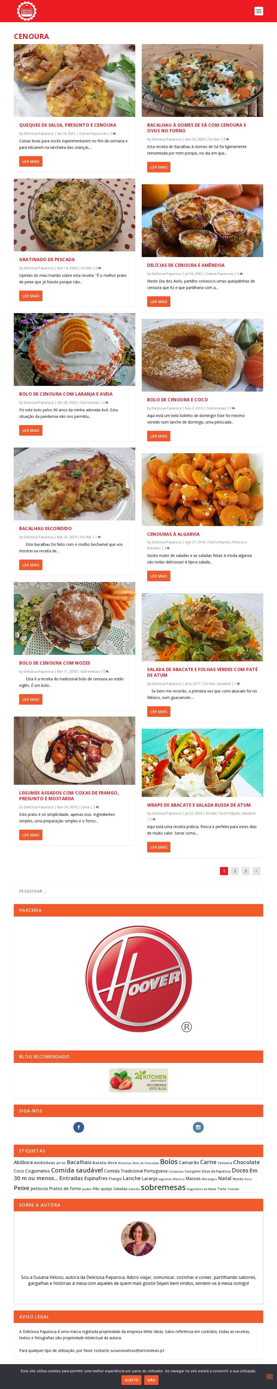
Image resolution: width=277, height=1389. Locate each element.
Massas (193, 1178)
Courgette (193, 1171)
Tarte (221, 1189)
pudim (87, 1189)
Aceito (131, 1380)
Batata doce (105, 1162)
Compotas (176, 1171)
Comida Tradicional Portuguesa (135, 1171)
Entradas (71, 1178)
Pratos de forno (65, 1188)
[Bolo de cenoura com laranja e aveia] (74, 349)
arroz (61, 1162)
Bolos (169, 1161)
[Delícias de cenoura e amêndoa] (202, 220)
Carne (85, 807)
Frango (115, 1178)
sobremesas (163, 1187)
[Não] (269, 1376)
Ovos (248, 1179)
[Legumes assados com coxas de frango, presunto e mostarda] (74, 751)
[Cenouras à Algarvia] (202, 489)
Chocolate (246, 1162)
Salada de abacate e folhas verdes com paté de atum (202, 672)
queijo (106, 1188)
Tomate (233, 1189)
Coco (19, 1171)
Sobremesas (89, 402)
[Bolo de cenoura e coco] (202, 355)
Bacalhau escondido (45, 528)
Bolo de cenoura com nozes (54, 663)
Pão (96, 1188)
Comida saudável (77, 1170)
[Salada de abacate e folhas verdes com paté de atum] (202, 627)
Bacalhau (79, 1162)
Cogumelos (37, 1171)
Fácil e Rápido (219, 542)
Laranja (149, 1178)
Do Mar (86, 268)
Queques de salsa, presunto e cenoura (67, 125)
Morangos (209, 1179)
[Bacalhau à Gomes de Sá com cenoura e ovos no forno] (202, 80)
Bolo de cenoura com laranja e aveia (66, 394)
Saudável (224, 683)
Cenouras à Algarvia (173, 534)
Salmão (134, 1189)
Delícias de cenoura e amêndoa (186, 265)
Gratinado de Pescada (47, 259)
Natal (225, 1178)
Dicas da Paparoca (216, 1171)
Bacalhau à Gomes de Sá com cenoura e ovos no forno (196, 128)
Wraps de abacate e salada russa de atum (199, 805)
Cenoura (224, 1162)
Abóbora (23, 1162)
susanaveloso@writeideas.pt (137, 1350)
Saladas (120, 1188)
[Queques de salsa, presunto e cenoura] (74, 80)
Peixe (21, 1188)
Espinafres (96, 1178)
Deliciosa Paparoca (39, 133)
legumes (165, 1179)
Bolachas (125, 1163)
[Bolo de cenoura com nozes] (74, 618)
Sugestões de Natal (201, 1189)
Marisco (179, 1179)
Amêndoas (44, 1162)
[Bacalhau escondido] (74, 484)
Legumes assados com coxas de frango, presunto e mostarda (69, 796)
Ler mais (30, 161)
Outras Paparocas (93, 133)
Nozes (238, 1178)
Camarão (189, 1162)
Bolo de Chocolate (146, 1163)
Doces (240, 1170)
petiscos (39, 1188)
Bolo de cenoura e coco (177, 400)
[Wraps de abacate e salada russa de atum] (202, 763)
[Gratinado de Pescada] (74, 215)
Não (151, 1380)
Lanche (132, 1178)
